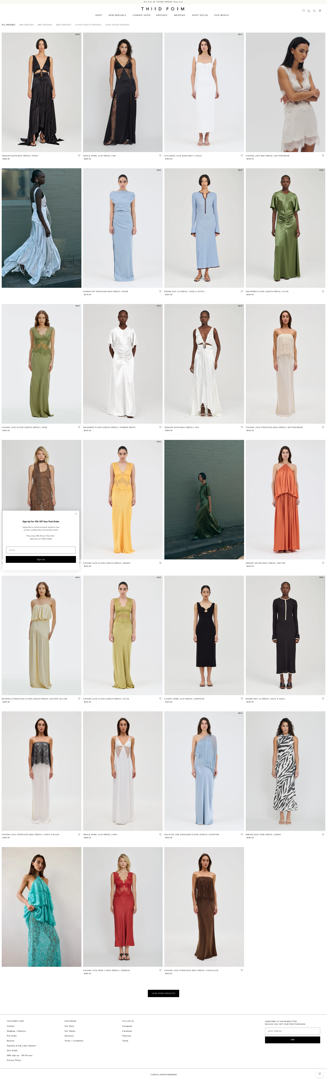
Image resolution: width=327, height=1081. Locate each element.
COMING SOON (142, 15)
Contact (10, 1026)
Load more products (163, 993)
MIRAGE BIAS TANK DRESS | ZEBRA (263, 834)
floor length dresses (88, 25)
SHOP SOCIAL (200, 15)
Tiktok (125, 1041)
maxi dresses (63, 25)
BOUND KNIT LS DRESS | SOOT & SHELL (266, 699)
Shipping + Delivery (16, 1031)
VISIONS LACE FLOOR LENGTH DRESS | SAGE (24, 427)
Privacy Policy (14, 1060)
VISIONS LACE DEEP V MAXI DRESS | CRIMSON (106, 970)
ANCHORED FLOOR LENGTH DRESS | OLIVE (267, 291)
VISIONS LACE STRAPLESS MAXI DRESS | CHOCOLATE (191, 970)
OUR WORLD (222, 15)
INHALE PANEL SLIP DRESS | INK (99, 156)
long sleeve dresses (117, 25)
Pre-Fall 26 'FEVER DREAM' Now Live (163, 2)
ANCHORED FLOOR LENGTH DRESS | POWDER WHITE (109, 427)
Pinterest (126, 1036)
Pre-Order (12, 1036)
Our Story (69, 1026)
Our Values (70, 1031)
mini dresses (26, 25)
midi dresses (45, 25)
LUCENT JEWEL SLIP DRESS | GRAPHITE (184, 699)
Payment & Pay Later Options (21, 1046)
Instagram (127, 1026)
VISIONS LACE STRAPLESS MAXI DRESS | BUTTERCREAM (274, 427)
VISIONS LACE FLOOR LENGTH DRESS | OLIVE (106, 699)
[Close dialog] (76, 513)
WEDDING (180, 15)
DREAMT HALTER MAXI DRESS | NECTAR (265, 563)
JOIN (292, 1040)
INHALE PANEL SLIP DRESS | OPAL (100, 834)
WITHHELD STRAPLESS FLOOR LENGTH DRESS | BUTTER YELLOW (34, 699)
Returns (11, 1041)
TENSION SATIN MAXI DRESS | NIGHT (20, 156)
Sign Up (41, 559)
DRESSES (162, 15)
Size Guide (12, 1050)
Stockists (69, 1036)
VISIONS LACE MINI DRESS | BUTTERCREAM (267, 156)
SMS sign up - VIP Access (20, 1055)
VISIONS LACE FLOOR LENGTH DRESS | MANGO (106, 563)
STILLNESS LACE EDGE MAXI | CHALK (183, 156)
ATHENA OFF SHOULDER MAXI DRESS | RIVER (105, 291)
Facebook (127, 1031)
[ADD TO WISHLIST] (79, 155)
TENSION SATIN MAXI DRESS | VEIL (181, 427)
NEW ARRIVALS (118, 15)
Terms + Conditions (74, 1041)
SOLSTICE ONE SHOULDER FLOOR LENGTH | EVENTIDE (191, 834)
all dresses (8, 25)
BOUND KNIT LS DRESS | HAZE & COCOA (184, 291)
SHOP (99, 15)
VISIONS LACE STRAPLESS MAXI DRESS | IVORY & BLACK (30, 834)
